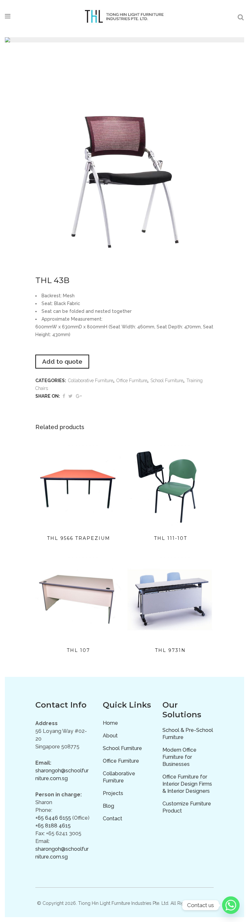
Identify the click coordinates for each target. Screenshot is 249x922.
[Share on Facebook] (64, 396)
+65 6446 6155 (53, 818)
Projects (113, 793)
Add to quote (62, 361)
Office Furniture (131, 380)
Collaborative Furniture (90, 380)
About (110, 736)
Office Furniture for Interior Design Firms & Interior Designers (187, 784)
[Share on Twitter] (70, 396)
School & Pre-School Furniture (187, 733)
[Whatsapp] (231, 905)
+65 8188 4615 (53, 826)
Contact (112, 818)
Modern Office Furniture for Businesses (179, 757)
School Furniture (166, 380)
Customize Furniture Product (186, 807)
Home (110, 723)
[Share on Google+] (79, 396)
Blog (108, 806)
